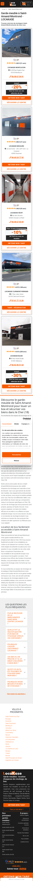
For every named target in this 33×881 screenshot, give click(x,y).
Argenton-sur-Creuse (12, 760)
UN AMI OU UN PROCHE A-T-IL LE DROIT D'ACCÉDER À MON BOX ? (15, 660)
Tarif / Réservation (16, 308)
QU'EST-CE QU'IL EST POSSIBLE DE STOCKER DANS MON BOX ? (14, 672)
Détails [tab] (16, 424)
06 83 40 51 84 (17, 365)
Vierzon (8, 746)
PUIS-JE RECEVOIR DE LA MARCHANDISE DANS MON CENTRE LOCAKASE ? (15, 618)
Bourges (8, 719)
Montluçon (9, 726)
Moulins (8, 751)
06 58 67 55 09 (17, 222)
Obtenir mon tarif (16, 98)
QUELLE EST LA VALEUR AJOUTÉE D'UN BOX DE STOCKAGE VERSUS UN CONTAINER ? (15, 634)
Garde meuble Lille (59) (8, 854)
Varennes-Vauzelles (12, 737)
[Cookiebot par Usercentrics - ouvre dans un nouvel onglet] (23, 419)
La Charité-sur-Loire (12, 749)
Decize (8, 755)
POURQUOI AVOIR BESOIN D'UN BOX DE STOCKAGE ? (15, 684)
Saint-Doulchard (11, 723)
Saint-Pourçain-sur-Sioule (14, 758)
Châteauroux (10, 742)
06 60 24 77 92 (17, 157)
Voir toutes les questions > (16, 694)
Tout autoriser (16, 454)
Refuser (16, 460)
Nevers (8, 735)
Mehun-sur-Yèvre (11, 730)
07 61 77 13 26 (17, 300)
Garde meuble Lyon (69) (8, 827)
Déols (7, 744)
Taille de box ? (16, 809)
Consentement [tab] (7, 424)
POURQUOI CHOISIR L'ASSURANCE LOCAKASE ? (13, 647)
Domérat (8, 721)
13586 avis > (16, 866)
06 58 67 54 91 (17, 76)
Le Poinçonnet (10, 739)
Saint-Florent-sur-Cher (12, 716)
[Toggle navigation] (2, 3)
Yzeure (8, 753)
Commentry (9, 732)
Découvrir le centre (16, 102)
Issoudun (8, 728)
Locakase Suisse (24, 841)
